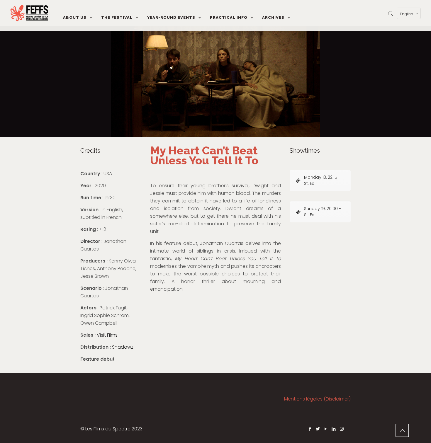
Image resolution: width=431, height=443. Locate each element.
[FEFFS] (29, 13)
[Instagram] (342, 429)
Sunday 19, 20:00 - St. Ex (322, 212)
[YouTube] (326, 429)
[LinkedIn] (334, 429)
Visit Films (107, 335)
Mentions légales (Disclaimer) (317, 399)
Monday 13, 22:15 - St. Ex (322, 180)
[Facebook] (310, 429)
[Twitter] (318, 429)
